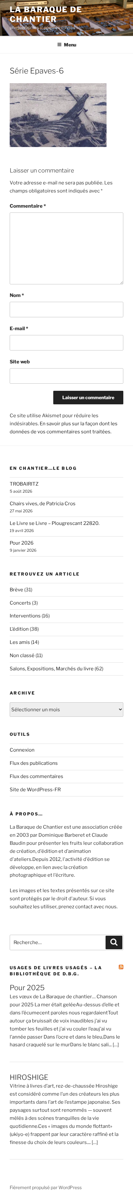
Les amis (20, 642)
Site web (20, 362)
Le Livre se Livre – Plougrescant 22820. (54, 523)
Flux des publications (34, 763)
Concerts (20, 603)
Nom (17, 295)
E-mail (19, 328)
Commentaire (28, 206)
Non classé (22, 655)
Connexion (22, 750)
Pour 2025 (27, 987)
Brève (16, 590)
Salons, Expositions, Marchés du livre (52, 669)
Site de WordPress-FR (35, 790)
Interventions (25, 616)
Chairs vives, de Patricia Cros (43, 504)
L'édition (19, 629)
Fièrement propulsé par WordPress (46, 1187)
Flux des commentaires (36, 776)
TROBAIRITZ (24, 484)
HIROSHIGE (29, 1077)
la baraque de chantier (46, 14)
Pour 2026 (22, 543)
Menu (70, 44)
